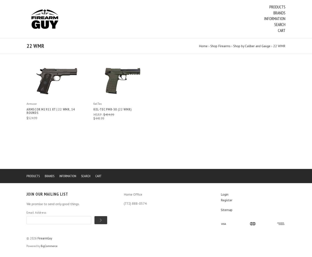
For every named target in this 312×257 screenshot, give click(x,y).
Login (224, 194)
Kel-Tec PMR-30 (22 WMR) (112, 109)
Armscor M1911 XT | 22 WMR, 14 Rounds (51, 111)
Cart (281, 30)
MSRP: (98, 114)
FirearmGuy (45, 238)
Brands (279, 13)
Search (279, 24)
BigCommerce (49, 246)
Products (277, 7)
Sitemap (226, 210)
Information (274, 18)
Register (226, 200)
